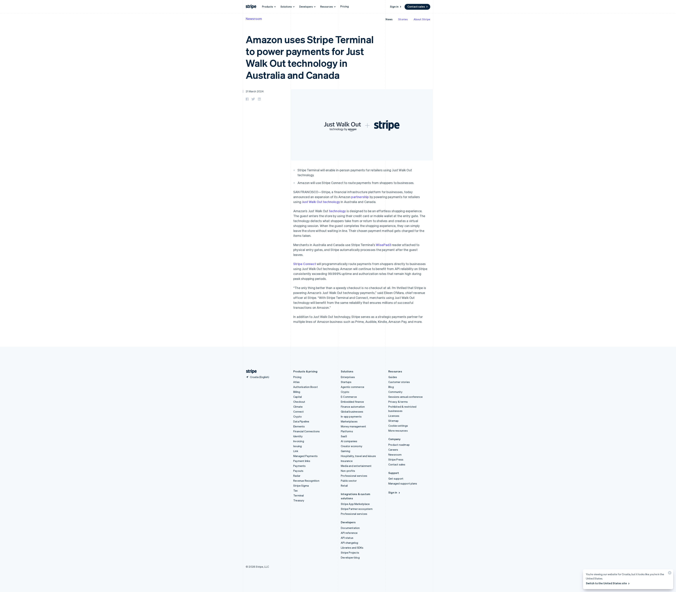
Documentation (350, 528)
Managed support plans (402, 483)
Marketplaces (349, 421)
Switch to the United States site (606, 583)
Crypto (297, 416)
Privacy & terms (398, 401)
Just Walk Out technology (321, 202)
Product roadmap (399, 444)
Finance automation (353, 406)
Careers (393, 449)
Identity (298, 436)
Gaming (345, 451)
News (389, 19)
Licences (393, 416)
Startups (346, 382)
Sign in (394, 6)
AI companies (349, 441)
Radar (296, 475)
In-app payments (351, 416)
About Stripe (422, 19)
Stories (403, 19)
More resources (398, 430)
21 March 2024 (255, 91)
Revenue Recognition (306, 480)
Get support (395, 478)
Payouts (298, 471)
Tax (295, 490)
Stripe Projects (350, 552)
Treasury (298, 500)
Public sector (349, 480)
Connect (298, 411)
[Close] (669, 573)
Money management (353, 426)
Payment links (301, 461)
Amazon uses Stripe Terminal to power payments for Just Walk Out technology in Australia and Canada (310, 57)
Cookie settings (398, 425)
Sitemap (393, 420)
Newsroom (254, 19)
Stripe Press (395, 459)
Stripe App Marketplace (355, 504)
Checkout (299, 401)
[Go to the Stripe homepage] (250, 371)
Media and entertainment (356, 466)
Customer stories (399, 382)
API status (347, 537)
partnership (360, 197)
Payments (299, 466)
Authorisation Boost (305, 387)
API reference (349, 533)
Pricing (344, 6)
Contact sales (416, 6)
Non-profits (348, 471)
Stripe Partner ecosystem (357, 509)
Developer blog (350, 557)
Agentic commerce (352, 387)
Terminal (298, 495)
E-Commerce (349, 396)
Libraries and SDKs (352, 547)
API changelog (349, 542)
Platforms (347, 431)
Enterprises (348, 377)
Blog (391, 387)
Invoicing (298, 441)
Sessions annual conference (405, 396)
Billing (296, 392)
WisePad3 (383, 245)
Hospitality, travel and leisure (358, 456)
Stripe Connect (304, 264)
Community (395, 392)
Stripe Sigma (301, 485)
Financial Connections (306, 431)
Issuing (297, 446)
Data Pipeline (301, 421)
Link (295, 451)
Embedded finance (352, 401)
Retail (344, 485)
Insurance (347, 461)
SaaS (344, 436)
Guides (392, 377)
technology (337, 211)
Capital (297, 396)
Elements (299, 426)
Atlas (296, 382)
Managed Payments (305, 456)
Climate (298, 406)
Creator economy (351, 446)
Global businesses (352, 411)
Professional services (354, 475)
